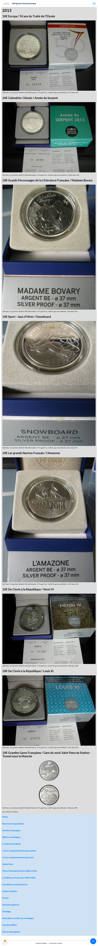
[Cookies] (5, 941)
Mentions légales (41, 943)
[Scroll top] (93, 941)
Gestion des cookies (55, 943)
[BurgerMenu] (94, 3)
